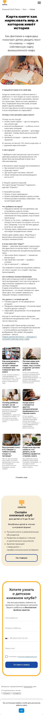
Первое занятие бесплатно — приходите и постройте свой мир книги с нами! (19, 338)
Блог (24, 9)
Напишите (28, 687)
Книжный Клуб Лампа (11, 9)
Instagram (16, 693)
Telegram (6, 693)
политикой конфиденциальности (27, 656)
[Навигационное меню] (39, 3)
